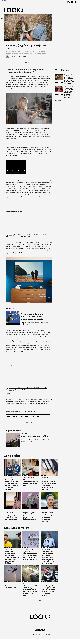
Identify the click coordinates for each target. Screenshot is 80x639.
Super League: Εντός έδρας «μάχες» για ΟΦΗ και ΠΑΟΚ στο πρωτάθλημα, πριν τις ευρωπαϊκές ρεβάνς (49, 590)
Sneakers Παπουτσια (12, 416)
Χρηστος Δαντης (25, 418)
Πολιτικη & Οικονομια (47, 547)
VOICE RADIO (17, 634)
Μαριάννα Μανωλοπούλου (15, 56)
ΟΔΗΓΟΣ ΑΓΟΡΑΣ (9, 634)
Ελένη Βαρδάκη (26, 477)
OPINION (41, 1)
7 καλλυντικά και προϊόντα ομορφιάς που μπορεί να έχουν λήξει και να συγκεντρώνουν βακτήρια (49, 484)
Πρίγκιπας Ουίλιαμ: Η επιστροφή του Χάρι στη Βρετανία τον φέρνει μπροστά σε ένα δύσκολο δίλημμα (12, 484)
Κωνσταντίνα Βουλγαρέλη (69, 74)
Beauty (43, 475)
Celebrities (8, 475)
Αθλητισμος (10, 323)
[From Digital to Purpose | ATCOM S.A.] (70, 634)
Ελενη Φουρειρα (24, 416)
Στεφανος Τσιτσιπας (12, 418)
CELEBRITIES (22, 1)
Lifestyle (25, 475)
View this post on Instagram (14, 211)
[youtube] (39, 634)
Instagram (34, 411)
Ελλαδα (25, 547)
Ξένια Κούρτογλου (27, 509)
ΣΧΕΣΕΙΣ (47, 1)
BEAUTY (16, 1)
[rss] (49, 634)
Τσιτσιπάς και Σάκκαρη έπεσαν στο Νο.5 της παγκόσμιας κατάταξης (33, 316)
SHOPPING (35, 1)
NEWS (51, 1)
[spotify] (41, 634)
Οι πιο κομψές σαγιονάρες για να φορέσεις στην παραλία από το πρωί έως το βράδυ (70, 80)
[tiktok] (37, 634)
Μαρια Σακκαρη (35, 416)
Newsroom (23, 311)
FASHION (11, 1)
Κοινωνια (25, 581)
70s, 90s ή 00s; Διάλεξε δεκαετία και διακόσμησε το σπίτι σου (30, 482)
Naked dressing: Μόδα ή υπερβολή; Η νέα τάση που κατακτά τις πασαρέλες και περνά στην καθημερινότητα (70, 92)
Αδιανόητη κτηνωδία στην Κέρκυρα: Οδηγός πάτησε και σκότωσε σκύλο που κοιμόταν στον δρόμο (30, 590)
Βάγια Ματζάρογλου (25, 433)
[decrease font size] (2, 17)
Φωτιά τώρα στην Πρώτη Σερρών (11, 587)
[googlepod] (46, 634)
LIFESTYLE (29, 1)
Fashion (7, 40)
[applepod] (44, 634)
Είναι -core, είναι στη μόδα (34, 436)
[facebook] (31, 634)
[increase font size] (2, 19)
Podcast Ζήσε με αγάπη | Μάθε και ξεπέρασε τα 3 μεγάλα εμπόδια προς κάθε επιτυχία (30, 516)
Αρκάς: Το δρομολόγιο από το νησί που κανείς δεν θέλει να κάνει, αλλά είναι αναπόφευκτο (30, 555)
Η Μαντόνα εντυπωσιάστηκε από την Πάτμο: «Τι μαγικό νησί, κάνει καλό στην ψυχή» (12, 516)
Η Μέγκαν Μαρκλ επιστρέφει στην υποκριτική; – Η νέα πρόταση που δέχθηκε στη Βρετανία (48, 516)
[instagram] (33, 634)
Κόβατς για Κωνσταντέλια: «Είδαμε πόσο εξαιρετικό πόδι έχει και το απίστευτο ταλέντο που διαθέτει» (12, 557)
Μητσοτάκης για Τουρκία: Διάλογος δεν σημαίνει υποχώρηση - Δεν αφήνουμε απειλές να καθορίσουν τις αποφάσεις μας (48, 557)
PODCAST (24, 634)
